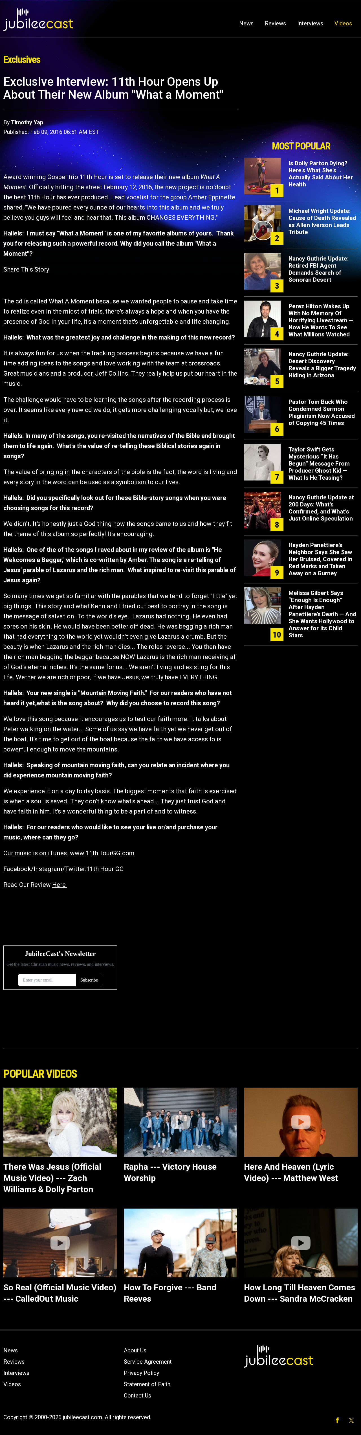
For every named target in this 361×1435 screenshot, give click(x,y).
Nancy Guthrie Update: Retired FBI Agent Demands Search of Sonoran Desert (319, 269)
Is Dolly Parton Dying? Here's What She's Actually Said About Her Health (321, 174)
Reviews (275, 23)
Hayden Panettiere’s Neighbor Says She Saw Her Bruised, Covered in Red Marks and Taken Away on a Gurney (320, 559)
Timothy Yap (27, 122)
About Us (135, 1350)
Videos (343, 23)
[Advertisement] (301, 106)
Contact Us (137, 1395)
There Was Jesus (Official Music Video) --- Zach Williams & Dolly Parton (52, 1178)
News (246, 23)
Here (59, 884)
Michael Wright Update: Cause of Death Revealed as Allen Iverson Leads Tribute (322, 221)
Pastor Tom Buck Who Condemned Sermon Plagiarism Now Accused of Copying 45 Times (322, 412)
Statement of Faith (147, 1384)
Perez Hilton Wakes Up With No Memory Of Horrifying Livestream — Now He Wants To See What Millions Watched (321, 320)
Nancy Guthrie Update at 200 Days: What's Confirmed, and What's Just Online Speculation (321, 508)
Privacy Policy (141, 1373)
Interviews (310, 23)
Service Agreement (148, 1361)
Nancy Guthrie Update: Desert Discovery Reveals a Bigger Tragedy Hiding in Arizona (322, 365)
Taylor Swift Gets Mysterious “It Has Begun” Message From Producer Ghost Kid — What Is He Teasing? (319, 463)
